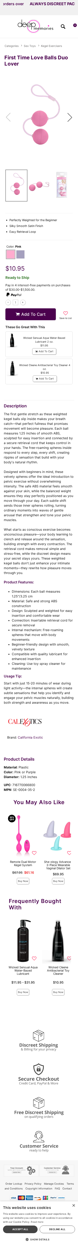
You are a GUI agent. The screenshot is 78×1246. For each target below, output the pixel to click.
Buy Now (23, 881)
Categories (12, 46)
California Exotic (30, 737)
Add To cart (33, 314)
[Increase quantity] (23, 302)
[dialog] (39, 1223)
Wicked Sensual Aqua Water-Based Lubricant (23, 970)
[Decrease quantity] (8, 302)
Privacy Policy (33, 1183)
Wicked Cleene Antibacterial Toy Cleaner (58, 970)
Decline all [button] (57, 1229)
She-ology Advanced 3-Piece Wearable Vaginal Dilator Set (58, 865)
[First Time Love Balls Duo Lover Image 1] (39, 117)
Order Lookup (13, 1183)
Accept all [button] (20, 1229)
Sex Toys (30, 46)
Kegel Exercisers (51, 46)
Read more (37, 1221)
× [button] (73, 1205)
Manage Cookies (54, 1183)
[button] (4, 28)
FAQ (57, 1188)
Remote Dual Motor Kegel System (23, 863)
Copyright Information (38, 1188)
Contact (67, 1188)
